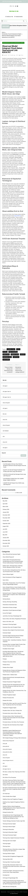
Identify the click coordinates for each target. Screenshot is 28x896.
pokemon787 (6, 727)
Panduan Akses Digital (8, 667)
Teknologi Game (6, 846)
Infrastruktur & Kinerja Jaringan (10, 607)
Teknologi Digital (6, 843)
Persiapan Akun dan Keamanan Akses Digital (13, 724)
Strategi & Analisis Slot (8, 812)
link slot (4, 414)
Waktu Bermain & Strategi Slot (9, 886)
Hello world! (19, 492)
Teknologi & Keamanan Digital (9, 835)
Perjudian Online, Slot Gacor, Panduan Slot (12, 710)
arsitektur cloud (11, 349)
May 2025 (5, 534)
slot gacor (5, 386)
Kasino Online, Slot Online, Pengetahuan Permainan (14, 618)
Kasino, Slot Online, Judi (8, 621)
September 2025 (6, 523)
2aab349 (5, 55)
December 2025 (6, 515)
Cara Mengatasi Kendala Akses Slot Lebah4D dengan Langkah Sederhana (12, 1)
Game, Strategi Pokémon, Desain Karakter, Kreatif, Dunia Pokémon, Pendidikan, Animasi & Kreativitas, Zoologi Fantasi (14, 589)
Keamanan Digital (7, 632)
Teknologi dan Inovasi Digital (9, 840)
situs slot (5, 419)
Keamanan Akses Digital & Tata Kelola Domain (13, 630)
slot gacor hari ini (7, 391)
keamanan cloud (7, 357)
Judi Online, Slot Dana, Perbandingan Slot (12, 616)
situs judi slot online (7, 752)
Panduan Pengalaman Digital (9, 694)
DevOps (5, 351)
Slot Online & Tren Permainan (9, 777)
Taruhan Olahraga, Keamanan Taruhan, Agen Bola (14, 821)
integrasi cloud (14, 354)
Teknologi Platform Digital (9, 853)
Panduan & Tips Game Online (9, 661)
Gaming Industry (6, 599)
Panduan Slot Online (7, 700)
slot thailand (5, 430)
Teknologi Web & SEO (8, 859)
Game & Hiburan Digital (8, 574)
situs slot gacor (6, 402)
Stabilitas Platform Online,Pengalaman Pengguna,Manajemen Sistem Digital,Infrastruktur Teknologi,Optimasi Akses (14, 808)
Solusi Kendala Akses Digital (9, 796)
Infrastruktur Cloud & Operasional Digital (13, 43)
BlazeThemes (15, 893)
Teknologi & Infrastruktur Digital (10, 832)
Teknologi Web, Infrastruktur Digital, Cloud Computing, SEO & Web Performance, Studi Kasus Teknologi (14, 866)
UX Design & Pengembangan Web (10, 878)
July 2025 (5, 529)
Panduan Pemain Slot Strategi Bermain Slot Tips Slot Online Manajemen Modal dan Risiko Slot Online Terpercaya (14, 686)
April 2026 (5, 503)
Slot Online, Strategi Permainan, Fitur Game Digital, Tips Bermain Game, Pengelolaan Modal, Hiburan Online (14, 789)
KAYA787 (22, 354)
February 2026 (6, 509)
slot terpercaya (6, 793)
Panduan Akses (6, 664)
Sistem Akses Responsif (8, 740)
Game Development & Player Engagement (12, 577)
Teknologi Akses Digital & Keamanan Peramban (13, 838)
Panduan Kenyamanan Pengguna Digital (12, 681)
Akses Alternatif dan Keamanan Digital (11, 554)
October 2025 (6, 520)
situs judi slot (6, 746)
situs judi (5, 743)
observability (6, 359)
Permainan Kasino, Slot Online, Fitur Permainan (13, 722)
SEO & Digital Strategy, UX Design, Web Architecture (14, 738)
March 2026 (5, 506)
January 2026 (6, 512)
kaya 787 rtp (17, 215)
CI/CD (18, 349)
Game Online (6, 580)
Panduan (5, 659)
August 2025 (5, 526)
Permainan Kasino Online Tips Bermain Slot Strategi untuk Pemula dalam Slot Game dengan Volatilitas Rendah (13, 718)
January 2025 (6, 537)
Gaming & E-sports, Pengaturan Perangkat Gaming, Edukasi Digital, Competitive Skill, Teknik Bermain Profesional (14, 595)
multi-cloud (16, 357)
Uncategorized (6, 875)
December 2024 (6, 540)
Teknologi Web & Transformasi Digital (11, 862)
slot (4, 436)
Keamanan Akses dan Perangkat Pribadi (12, 627)
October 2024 (6, 546)
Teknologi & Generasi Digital (9, 823)
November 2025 (6, 517)
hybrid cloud (6, 354)
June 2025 (5, 532)
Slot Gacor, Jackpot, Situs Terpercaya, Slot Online (14, 771)
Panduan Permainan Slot (8, 697)
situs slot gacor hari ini (8, 760)
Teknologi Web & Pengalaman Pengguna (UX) (13, 856)
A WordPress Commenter (9, 492)
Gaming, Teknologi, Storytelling (10, 601)
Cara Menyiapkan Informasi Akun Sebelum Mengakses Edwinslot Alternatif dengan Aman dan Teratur (14, 465)
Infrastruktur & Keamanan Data (10, 604)
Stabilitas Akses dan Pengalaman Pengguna (13, 799)
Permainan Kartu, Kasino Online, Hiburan (12, 713)
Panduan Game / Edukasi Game (10, 674)
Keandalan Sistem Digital (8, 648)
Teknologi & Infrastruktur (8, 829)
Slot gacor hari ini (7, 397)
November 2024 (6, 543)
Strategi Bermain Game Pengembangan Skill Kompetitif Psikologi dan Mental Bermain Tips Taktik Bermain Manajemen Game (13, 816)
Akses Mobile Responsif (8, 557)
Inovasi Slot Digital (7, 613)
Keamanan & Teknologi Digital (9, 624)
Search (4, 453)
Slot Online (5, 774)
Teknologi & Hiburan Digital (9, 826)
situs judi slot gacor (7, 749)
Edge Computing (13, 351)
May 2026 (5, 501)
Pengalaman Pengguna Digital (9, 707)
